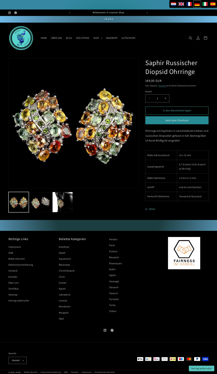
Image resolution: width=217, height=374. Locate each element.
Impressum (14, 246)
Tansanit (114, 287)
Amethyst (64, 246)
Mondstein (64, 306)
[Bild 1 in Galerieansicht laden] (18, 202)
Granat (62, 282)
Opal (61, 318)
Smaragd (114, 281)
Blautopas (64, 264)
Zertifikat (13, 288)
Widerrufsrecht (16, 258)
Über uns (13, 282)
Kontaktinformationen (105, 372)
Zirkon (112, 311)
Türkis (112, 305)
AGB (10, 252)
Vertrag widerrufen (18, 300)
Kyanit (62, 288)
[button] (97, 37)
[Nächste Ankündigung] (147, 13)
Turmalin (114, 299)
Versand (162, 85)
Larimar (63, 300)
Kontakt (12, 276)
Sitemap (12, 294)
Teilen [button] (152, 208)
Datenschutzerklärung (20, 264)
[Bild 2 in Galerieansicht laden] (41, 202)
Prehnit (113, 251)
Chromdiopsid (66, 270)
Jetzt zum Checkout (177, 120)
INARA (18, 372)
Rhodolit (114, 257)
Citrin (62, 276)
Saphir (112, 275)
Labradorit (65, 294)
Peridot (113, 239)
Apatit (62, 252)
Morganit (64, 312)
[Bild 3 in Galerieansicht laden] (62, 202)
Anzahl (148, 91)
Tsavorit (113, 293)
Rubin (112, 269)
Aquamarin (65, 258)
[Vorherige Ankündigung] (69, 13)
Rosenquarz (115, 263)
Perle (112, 245)
